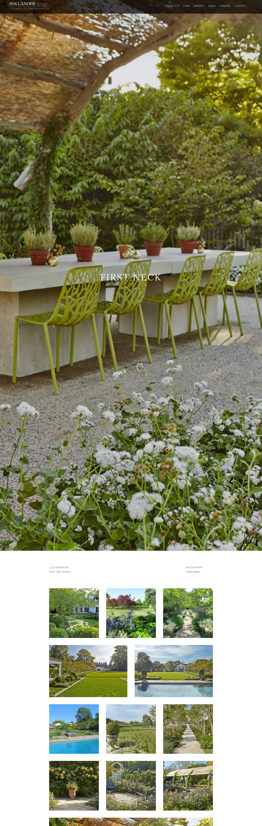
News (212, 6)
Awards (199, 6)
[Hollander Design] (29, 6)
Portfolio (172, 6)
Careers (225, 6)
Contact (241, 6)
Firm (186, 6)
